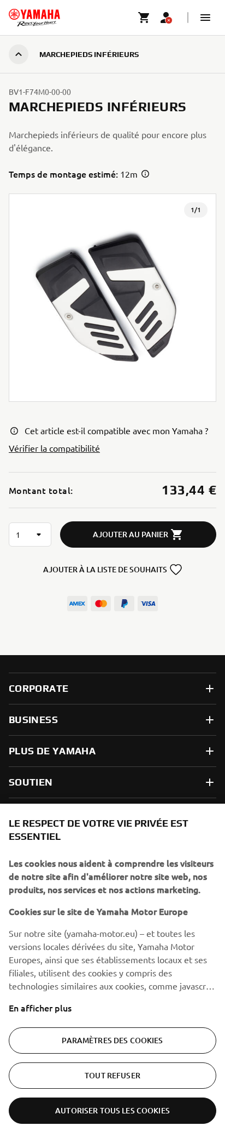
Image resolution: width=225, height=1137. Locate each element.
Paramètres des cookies (112, 1040)
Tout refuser (112, 1075)
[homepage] (34, 17)
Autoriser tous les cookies (112, 1110)
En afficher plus (40, 1008)
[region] (112, 970)
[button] (205, 18)
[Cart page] (144, 17)
